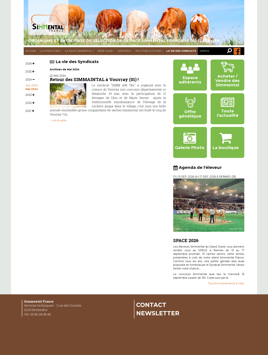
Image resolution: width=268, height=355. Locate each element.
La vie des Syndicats (77, 61)
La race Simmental (78, 50)
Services (124, 50)
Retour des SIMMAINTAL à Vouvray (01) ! (94, 79)
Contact (151, 304)
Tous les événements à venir (226, 283)
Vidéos (204, 50)
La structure (50, 50)
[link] (230, 51)
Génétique (104, 50)
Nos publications (148, 50)
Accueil (30, 50)
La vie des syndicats (181, 50)
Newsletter (157, 313)
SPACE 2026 (186, 240)
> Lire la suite (58, 120)
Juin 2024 (32, 85)
